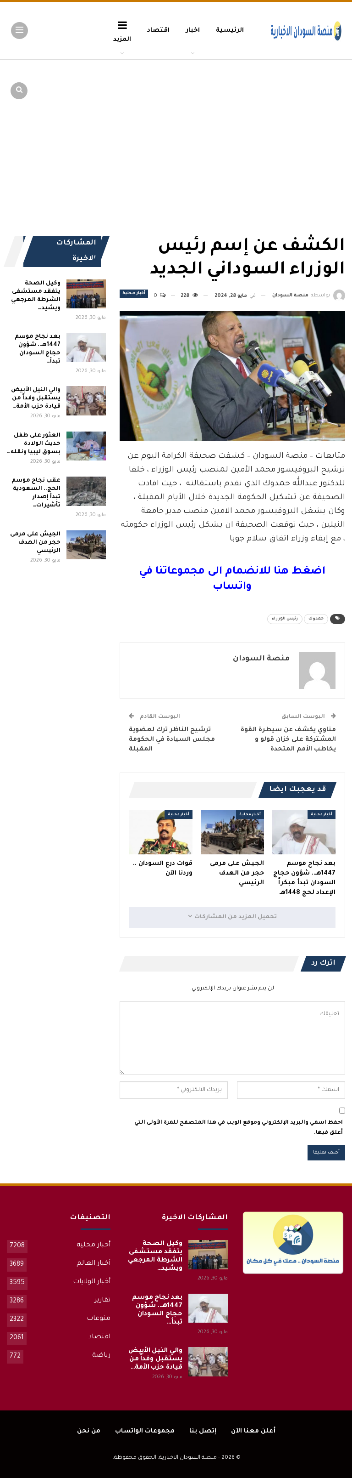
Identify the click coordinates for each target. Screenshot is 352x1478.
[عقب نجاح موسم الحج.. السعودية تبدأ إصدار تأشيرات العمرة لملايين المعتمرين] (86, 491)
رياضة (101, 1355)
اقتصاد (158, 30)
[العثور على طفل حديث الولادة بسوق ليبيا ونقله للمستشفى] (86, 446)
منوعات (98, 1319)
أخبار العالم (93, 1264)
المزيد (122, 39)
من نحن (88, 1431)
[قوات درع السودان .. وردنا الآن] (160, 832)
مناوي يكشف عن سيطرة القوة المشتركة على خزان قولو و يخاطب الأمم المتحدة (288, 740)
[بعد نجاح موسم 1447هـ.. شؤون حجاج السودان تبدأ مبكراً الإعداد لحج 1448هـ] (304, 832)
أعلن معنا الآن (253, 1431)
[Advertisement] (274, 129)
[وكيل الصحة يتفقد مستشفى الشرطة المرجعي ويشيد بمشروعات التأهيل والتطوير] (86, 294)
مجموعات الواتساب (145, 1431)
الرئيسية (230, 30)
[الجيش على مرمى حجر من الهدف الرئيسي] (232, 832)
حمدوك (316, 619)
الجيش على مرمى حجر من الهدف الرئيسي (35, 542)
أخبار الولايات (91, 1282)
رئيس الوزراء (285, 619)
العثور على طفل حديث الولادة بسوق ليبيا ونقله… (33, 443)
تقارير (102, 1300)
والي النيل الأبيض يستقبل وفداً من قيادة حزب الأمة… (35, 398)
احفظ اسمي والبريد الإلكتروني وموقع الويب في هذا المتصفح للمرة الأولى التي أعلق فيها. (238, 1128)
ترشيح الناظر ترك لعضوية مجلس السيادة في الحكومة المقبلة (172, 740)
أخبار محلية (133, 293)
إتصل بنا (202, 1431)
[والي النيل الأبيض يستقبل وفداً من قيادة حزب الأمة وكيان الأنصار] (86, 400)
